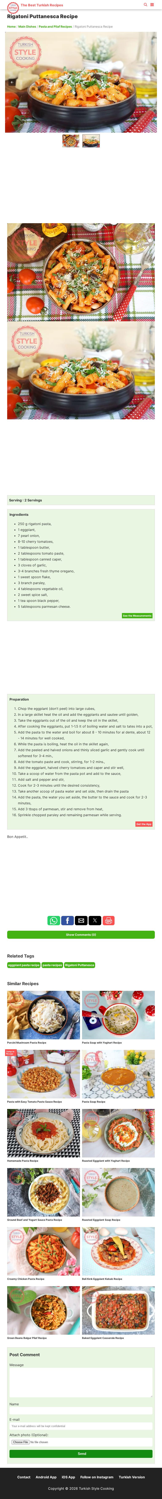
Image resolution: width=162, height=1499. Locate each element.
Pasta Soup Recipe (93, 1101)
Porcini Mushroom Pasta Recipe (26, 1042)
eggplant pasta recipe (23, 965)
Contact (23, 1477)
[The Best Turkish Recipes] (35, 12)
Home (11, 26)
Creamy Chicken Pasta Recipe (25, 1278)
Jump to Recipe (10, 1052)
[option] (70, 141)
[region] (81, 184)
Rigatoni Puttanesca (79, 965)
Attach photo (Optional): (28, 1435)
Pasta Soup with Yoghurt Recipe (102, 1042)
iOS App (68, 1477)
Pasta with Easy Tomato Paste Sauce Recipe (34, 1101)
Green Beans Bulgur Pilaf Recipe (27, 1338)
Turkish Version (132, 1477)
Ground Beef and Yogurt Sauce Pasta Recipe (34, 1219)
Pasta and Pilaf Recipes (55, 26)
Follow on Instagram (96, 1477)
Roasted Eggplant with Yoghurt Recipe (106, 1160)
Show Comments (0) (81, 934)
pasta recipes (52, 965)
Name (14, 1404)
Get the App (143, 824)
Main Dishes (27, 26)
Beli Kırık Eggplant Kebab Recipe (102, 1278)
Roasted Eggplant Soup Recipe (101, 1219)
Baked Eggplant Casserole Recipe (103, 1338)
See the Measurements (137, 615)
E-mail (14, 1419)
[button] (152, 4)
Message (16, 1365)
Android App (46, 1477)
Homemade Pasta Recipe (22, 1160)
